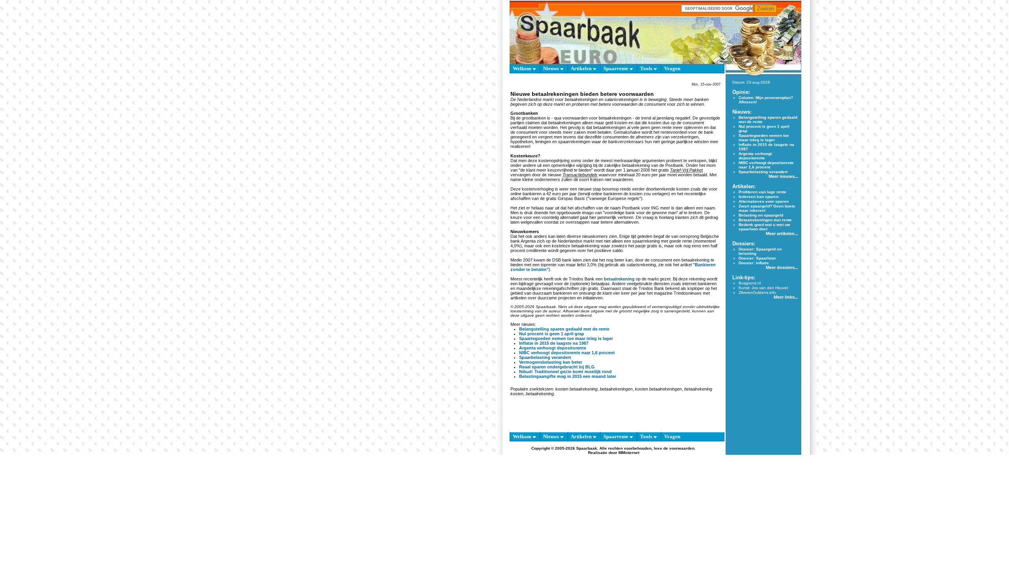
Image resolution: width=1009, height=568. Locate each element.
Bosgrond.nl (750, 283)
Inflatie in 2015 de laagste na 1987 (553, 343)
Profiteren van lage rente (762, 192)
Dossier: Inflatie (754, 263)
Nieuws (551, 68)
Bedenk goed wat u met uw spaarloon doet (764, 226)
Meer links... (786, 297)
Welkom (522, 68)
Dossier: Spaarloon (757, 258)
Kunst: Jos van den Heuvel (763, 288)
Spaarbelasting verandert (545, 357)
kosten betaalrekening (576, 389)
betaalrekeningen (616, 389)
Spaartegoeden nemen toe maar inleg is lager (566, 338)
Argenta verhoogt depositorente (552, 348)
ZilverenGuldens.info (757, 292)
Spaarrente (616, 68)
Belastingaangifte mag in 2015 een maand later (567, 376)
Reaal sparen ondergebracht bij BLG (557, 366)
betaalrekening (619, 279)
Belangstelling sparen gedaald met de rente (564, 329)
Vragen (672, 68)
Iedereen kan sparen (758, 196)
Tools (646, 68)
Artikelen (582, 68)
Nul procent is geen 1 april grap (551, 333)
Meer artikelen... (782, 233)
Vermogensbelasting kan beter (550, 362)
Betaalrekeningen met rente (765, 220)
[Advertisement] (473, 189)
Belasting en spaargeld (761, 215)
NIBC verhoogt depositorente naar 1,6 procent (567, 352)
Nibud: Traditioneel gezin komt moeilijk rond (565, 371)
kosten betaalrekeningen (658, 389)
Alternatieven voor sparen (764, 201)
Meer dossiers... (782, 267)
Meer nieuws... (783, 176)
